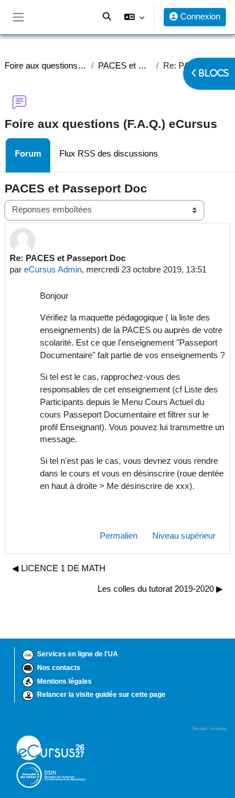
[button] (134, 17)
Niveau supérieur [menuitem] (184, 535)
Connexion (199, 16)
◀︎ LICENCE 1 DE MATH (59, 568)
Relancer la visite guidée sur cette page (101, 695)
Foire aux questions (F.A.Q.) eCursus (46, 65)
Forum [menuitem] (28, 153)
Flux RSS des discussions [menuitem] (108, 153)
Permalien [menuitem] (118, 535)
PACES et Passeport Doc (125, 65)
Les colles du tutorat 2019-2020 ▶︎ (160, 589)
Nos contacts (58, 668)
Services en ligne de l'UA (77, 654)
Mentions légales (64, 681)
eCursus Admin (53, 269)
